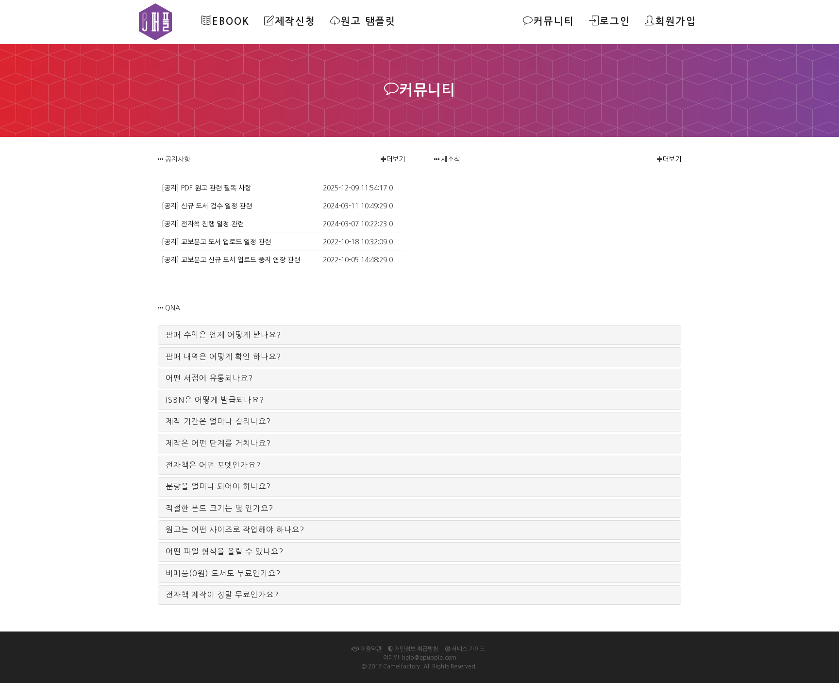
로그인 (615, 21)
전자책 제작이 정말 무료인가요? (222, 594)
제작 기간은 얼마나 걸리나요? (218, 421)
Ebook (231, 21)
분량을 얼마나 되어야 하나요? (218, 486)
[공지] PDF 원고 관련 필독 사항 (206, 188)
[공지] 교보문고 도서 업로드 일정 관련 (216, 242)
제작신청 (295, 21)
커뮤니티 (554, 21)
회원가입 (675, 21)
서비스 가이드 (467, 649)
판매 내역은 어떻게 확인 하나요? (223, 356)
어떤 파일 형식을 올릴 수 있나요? (225, 551)
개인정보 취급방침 (415, 649)
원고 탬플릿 (368, 21)
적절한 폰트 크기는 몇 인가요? (219, 508)
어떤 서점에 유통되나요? (209, 378)
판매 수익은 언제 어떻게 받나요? (223, 335)
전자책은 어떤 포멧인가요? (213, 465)
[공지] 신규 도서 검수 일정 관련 (207, 206)
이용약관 (370, 649)
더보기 (395, 159)
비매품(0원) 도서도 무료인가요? (223, 573)
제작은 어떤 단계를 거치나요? (218, 443)
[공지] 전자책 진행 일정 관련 (203, 224)
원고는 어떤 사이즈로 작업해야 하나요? (235, 529)
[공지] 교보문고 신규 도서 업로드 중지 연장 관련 (231, 259)
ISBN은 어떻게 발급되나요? (215, 400)
